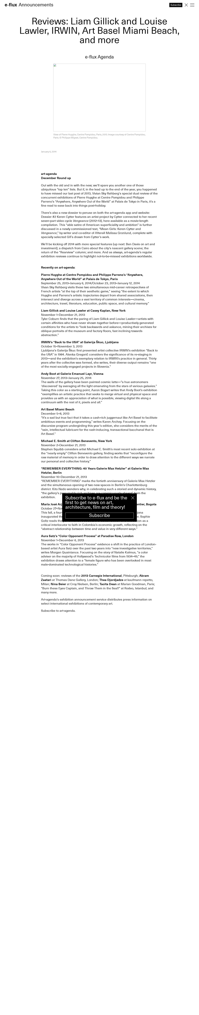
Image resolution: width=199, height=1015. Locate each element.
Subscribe (99, 515)
